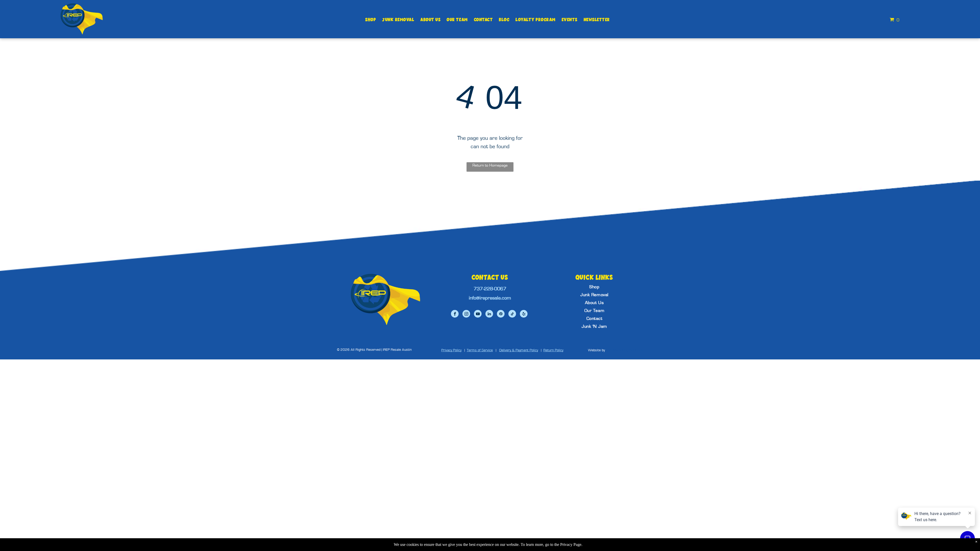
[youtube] (478, 314)
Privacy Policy (451, 350)
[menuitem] (370, 19)
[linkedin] (489, 314)
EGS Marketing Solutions (624, 350)
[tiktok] (512, 314)
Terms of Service (480, 350)
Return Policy (553, 350)
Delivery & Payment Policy (518, 350)
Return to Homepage (490, 165)
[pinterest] (501, 314)
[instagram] (466, 314)
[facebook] (455, 314)
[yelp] (524, 314)
